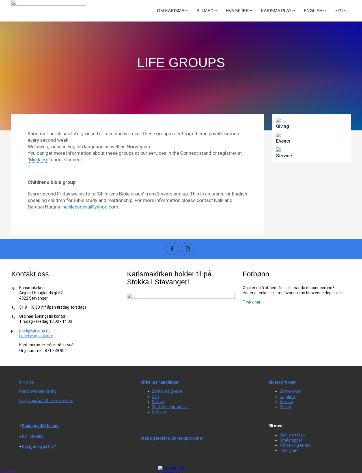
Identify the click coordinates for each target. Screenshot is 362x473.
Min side (26, 382)
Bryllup (158, 401)
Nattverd (159, 412)
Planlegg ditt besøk (40, 425)
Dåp (155, 396)
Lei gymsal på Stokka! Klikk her (46, 400)
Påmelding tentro (295, 445)
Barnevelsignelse (167, 391)
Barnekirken (290, 391)
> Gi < (340, 10)
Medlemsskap (292, 435)
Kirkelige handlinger (160, 382)
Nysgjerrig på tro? (39, 446)
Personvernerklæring (38, 391)
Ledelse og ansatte (36, 336)
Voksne (286, 401)
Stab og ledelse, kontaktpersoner (172, 438)
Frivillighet (289, 450)
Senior (285, 407)
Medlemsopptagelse (170, 407)
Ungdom (287, 396)
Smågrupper (291, 440)
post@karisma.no (35, 330)
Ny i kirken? (33, 436)
